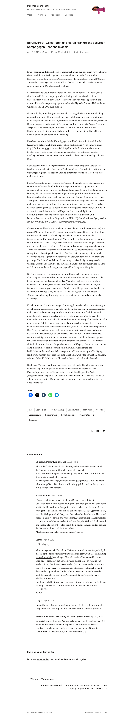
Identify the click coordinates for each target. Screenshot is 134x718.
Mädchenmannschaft (38, 5)
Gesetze (99, 410)
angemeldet (43, 659)
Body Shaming (57, 410)
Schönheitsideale (86, 415)
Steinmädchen (43, 495)
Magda (39, 600)
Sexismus (33, 420)
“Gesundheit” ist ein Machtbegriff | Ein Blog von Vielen (63, 616)
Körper (54, 52)
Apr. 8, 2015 (72, 462)
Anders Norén (101, 712)
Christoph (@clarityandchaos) (51, 462)
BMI (30, 410)
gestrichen (69, 222)
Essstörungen (73, 410)
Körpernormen (51, 415)
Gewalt (45, 52)
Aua (47, 148)
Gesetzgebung (35, 415)
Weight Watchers (34, 128)
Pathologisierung (68, 415)
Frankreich (87, 410)
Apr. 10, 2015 (97, 616)
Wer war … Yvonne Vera (42, 679)
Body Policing (42, 410)
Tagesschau (54, 86)
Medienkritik (64, 52)
